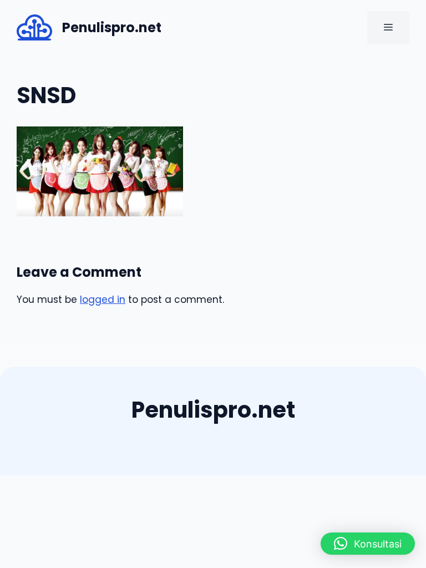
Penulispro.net (111, 27)
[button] (368, 543)
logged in (102, 299)
